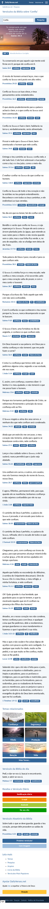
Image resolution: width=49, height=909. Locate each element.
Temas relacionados (13, 709)
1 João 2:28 (7, 505)
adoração (26, 286)
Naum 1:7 (7, 336)
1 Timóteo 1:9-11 (10, 701)
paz (33, 68)
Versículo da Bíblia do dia (16, 769)
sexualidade (35, 701)
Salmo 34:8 (7, 149)
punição (34, 659)
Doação (24, 892)
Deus (15, 149)
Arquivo (11, 866)
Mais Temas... (24, 760)
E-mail (24, 800)
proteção (37, 183)
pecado (25, 701)
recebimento (36, 781)
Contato (24, 900)
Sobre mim (9, 900)
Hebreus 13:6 (8, 392)
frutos (36, 249)
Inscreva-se (39, 3)
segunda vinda (28, 505)
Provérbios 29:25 (10, 84)
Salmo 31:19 (8, 608)
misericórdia (33, 564)
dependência (32, 205)
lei (26, 634)
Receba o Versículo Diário (16, 789)
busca (25, 321)
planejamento (32, 99)
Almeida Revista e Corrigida (19, 53)
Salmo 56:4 (7, 355)
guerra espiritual (35, 483)
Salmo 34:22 (8, 427)
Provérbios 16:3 (9, 99)
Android (24, 805)
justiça (27, 167)
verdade (21, 264)
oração (25, 374)
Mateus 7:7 (7, 781)
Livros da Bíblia (14, 870)
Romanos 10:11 (9, 302)
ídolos (25, 483)
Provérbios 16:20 (10, 118)
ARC (5, 53)
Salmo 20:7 (7, 483)
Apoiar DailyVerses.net (14, 881)
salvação (17, 427)
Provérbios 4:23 (9, 834)
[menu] (46, 3)
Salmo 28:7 (7, 287)
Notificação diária (24, 794)
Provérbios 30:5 (9, 264)
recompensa (18, 781)
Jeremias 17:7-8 (9, 249)
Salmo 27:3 (7, 445)
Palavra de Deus (31, 264)
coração (41, 205)
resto (29, 149)
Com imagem (24, 846)
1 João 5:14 (7, 374)
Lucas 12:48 (7, 659)
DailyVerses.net (7, 7)
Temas (31, 3)
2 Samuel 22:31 (9, 542)
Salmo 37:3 (7, 133)
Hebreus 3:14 (8, 411)
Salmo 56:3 (7, 217)
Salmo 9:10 (7, 321)
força (33, 286)
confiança (16, 68)
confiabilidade (40, 302)
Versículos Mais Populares (18, 874)
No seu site (24, 810)
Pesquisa (16, 7)
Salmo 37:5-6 (8, 168)
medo (30, 84)
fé (32, 302)
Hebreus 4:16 (8, 564)
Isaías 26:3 (7, 68)
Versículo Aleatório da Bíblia (17, 819)
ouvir (37, 118)
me (9, 886)
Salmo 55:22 (8, 464)
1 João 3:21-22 (9, 634)
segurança (25, 68)
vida (33, 167)
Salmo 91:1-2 (8, 586)
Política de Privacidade (36, 900)
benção (41, 99)
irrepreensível (20, 524)
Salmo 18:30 (8, 524)
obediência (34, 634)
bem (34, 133)
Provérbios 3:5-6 (9, 205)
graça (17, 564)
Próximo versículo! (25, 841)
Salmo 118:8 (8, 183)
